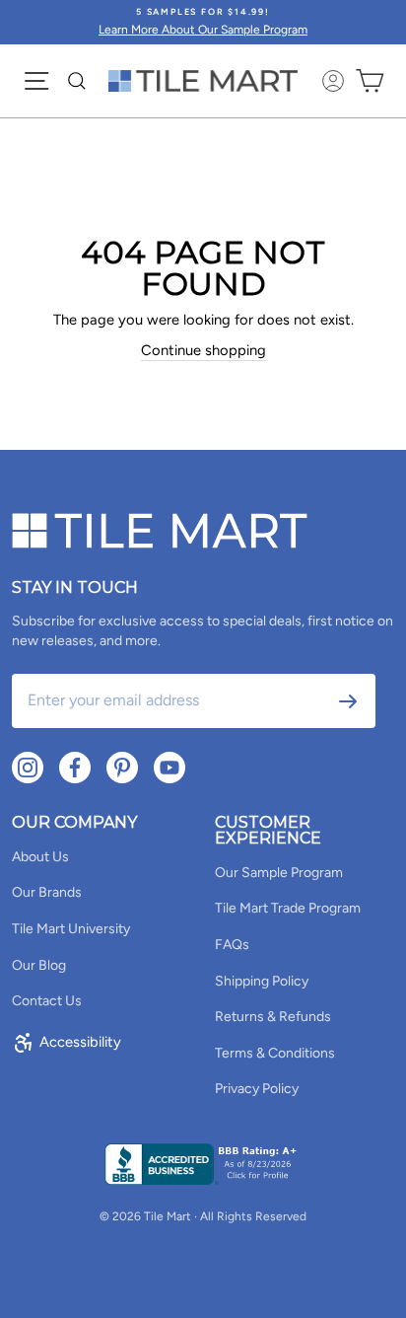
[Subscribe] (348, 701)
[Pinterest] (122, 767)
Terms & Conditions (275, 1053)
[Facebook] (75, 767)
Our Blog (39, 965)
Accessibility (80, 1042)
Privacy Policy (257, 1088)
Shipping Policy (261, 981)
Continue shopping (203, 350)
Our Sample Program (279, 872)
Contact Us (47, 1000)
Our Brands (47, 892)
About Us (40, 856)
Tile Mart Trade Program (288, 908)
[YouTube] (169, 767)
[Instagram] (27, 767)
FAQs (232, 944)
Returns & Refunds (273, 1016)
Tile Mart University (71, 928)
